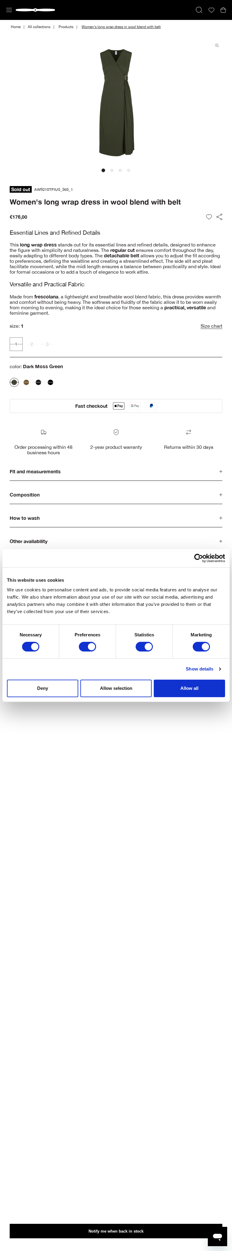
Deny (42, 688)
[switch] (87, 646)
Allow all (189, 688)
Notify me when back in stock (116, 1231)
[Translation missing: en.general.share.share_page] (219, 217)
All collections (39, 27)
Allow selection (116, 688)
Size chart (211, 326)
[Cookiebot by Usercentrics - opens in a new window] (198, 558)
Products (66, 27)
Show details (199, 668)
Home (16, 27)
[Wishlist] (211, 10)
